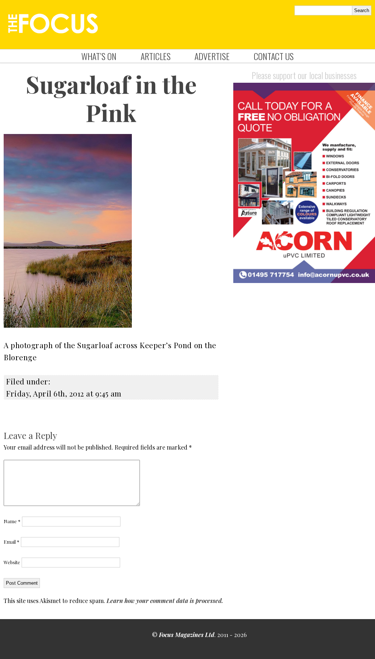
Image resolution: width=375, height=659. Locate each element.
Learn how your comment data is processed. (165, 600)
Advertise (212, 56)
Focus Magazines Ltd (186, 634)
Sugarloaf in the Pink (111, 98)
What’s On (98, 56)
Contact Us (274, 56)
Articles (156, 56)
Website (12, 562)
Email (11, 542)
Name (12, 521)
